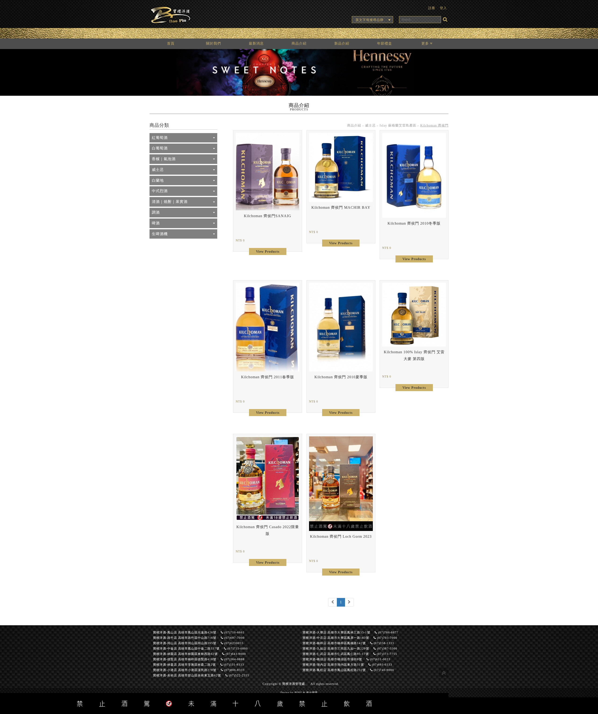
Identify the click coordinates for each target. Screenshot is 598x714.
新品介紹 (341, 43)
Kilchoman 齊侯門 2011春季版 (267, 377)
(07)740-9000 (383, 670)
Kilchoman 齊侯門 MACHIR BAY (340, 207)
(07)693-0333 (381, 664)
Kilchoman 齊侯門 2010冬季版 (414, 223)
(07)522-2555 (238, 675)
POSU (298, 692)
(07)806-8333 (234, 670)
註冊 (431, 8)
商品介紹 (299, 43)
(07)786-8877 (388, 632)
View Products (267, 251)
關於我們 (213, 43)
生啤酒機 (160, 234)
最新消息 (256, 43)
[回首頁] (171, 14)
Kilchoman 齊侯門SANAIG (267, 216)
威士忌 (158, 170)
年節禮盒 (384, 43)
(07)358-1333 (383, 643)
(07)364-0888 (234, 659)
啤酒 (156, 223)
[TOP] (443, 672)
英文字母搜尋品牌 (370, 20)
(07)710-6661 (234, 632)
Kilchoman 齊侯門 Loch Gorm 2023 (341, 536)
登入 (443, 8)
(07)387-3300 (386, 648)
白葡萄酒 (160, 148)
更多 (425, 43)
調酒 (156, 212)
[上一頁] (332, 602)
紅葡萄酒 (160, 138)
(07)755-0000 (237, 648)
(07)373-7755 (386, 654)
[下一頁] (349, 602)
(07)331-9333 (233, 664)
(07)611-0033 (379, 659)
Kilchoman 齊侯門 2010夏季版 (340, 377)
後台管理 (311, 692)
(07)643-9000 (235, 654)
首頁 (170, 43)
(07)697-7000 (234, 638)
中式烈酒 (160, 191)
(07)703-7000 (386, 638)
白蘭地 (158, 180)
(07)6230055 (233, 643)
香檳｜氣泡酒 (164, 159)
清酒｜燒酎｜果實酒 (170, 202)
